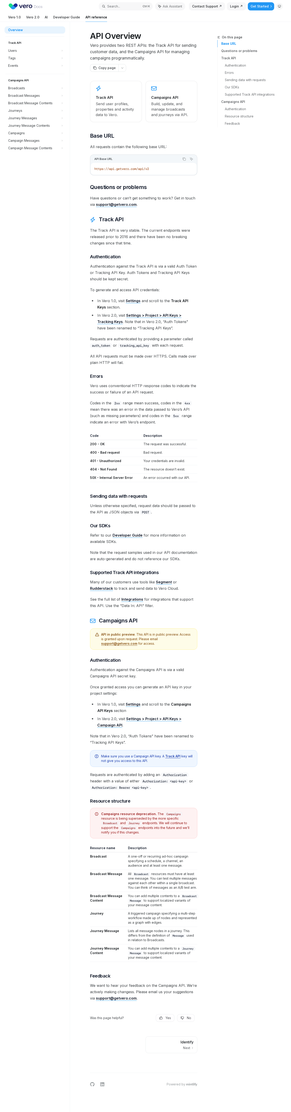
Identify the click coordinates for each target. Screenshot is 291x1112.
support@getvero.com (116, 204)
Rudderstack (101, 588)
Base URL (228, 43)
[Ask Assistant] (191, 159)
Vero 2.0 (32, 17)
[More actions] (122, 68)
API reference (96, 17)
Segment (164, 582)
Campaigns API (233, 102)
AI (46, 17)
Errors (229, 73)
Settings (133, 301)
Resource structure (239, 116)
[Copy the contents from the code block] (184, 159)
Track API (228, 58)
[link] (116, 101)
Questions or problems (239, 51)
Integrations (132, 599)
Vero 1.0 (14, 17)
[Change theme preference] (279, 6)
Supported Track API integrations (250, 94)
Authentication (235, 65)
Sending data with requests (245, 80)
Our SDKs (232, 87)
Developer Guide (66, 17)
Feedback (232, 123)
